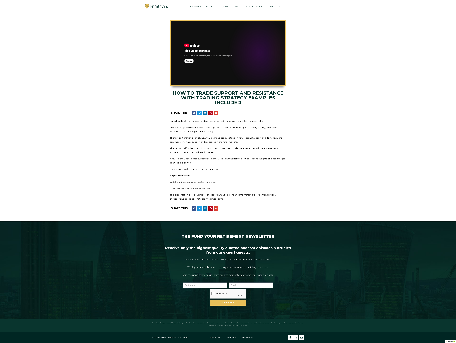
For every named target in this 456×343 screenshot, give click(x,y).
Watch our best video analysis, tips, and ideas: (193, 182)
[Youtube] (301, 337)
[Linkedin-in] (295, 337)
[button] (194, 113)
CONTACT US (272, 6)
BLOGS (237, 6)
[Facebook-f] (290, 337)
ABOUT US (194, 6)
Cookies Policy (231, 337)
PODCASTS (210, 6)
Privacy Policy (215, 337)
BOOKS (226, 6)
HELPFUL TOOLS (252, 6)
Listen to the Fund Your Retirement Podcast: (193, 188)
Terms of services (247, 337)
